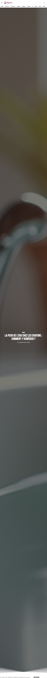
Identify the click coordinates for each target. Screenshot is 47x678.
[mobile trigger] (2, 2)
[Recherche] (42, 2)
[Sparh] (8, 2)
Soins (23, 332)
